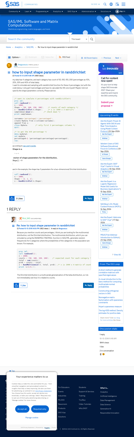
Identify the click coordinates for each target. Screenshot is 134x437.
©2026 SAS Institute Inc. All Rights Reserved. (78, 429)
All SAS (94, 4)
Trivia (104, 212)
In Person (105, 154)
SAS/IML (30, 47)
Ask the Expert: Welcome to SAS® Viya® (110, 218)
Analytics (57, 11)
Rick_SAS (26, 218)
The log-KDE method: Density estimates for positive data (111, 311)
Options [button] (15, 57)
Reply (90, 198)
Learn (27, 11)
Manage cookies (31, 417)
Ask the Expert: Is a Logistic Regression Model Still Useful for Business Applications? (110, 185)
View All (117, 254)
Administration (88, 11)
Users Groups (106, 158)
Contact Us (117, 4)
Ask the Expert (107, 134)
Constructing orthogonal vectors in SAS (109, 292)
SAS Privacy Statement (43, 391)
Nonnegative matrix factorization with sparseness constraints (111, 300)
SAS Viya (71, 11)
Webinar (105, 138)
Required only (39, 409)
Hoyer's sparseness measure (110, 306)
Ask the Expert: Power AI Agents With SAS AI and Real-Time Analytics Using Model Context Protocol (110, 126)
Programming (41, 11)
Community (13, 11)
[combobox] (50, 39)
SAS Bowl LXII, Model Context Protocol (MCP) (110, 205)
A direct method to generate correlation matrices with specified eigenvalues (110, 272)
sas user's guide (29, 146)
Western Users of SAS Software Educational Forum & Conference (109, 146)
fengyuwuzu (23, 64)
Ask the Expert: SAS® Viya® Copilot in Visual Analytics (109, 166)
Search (105, 4)
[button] (10, 72)
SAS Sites (123, 4)
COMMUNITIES (31, 4)
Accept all (22, 409)
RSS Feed (66, 57)
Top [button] (13, 371)
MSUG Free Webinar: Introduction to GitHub (109, 236)
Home (8, 47)
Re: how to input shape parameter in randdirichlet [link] (58, 47)
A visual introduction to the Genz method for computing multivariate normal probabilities (110, 283)
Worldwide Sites (111, 4)
